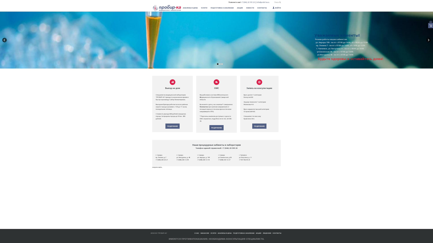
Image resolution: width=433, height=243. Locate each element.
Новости (250, 8)
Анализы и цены (190, 8)
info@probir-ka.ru (263, 2)
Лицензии (267, 233)
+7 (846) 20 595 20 (248, 2)
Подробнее (172, 126)
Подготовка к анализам (222, 8)
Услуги (204, 8)
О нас (196, 233)
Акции (240, 8)
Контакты (262, 8)
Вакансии (205, 233)
